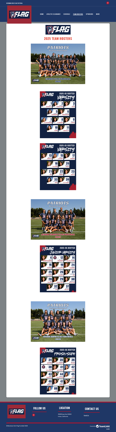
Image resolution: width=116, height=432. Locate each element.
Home (42, 14)
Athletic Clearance (54, 14)
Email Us (86, 415)
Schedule (66, 14)
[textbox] (58, 33)
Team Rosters (78, 14)
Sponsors (89, 14)
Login (108, 429)
